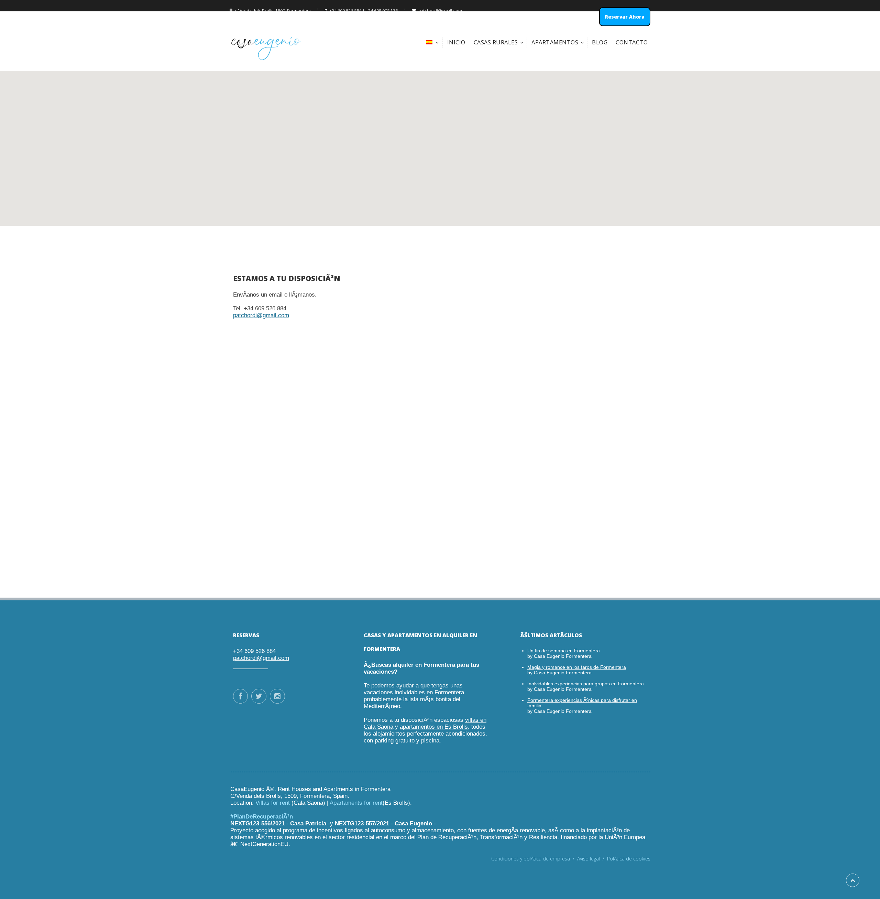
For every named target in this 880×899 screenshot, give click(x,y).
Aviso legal (592, 858)
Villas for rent (272, 803)
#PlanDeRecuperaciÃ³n (261, 816)
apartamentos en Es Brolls (434, 727)
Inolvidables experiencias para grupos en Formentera (585, 683)
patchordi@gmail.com (261, 315)
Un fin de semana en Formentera (563, 650)
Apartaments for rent (356, 803)
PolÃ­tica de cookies (628, 858)
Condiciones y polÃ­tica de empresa (534, 858)
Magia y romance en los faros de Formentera (576, 667)
